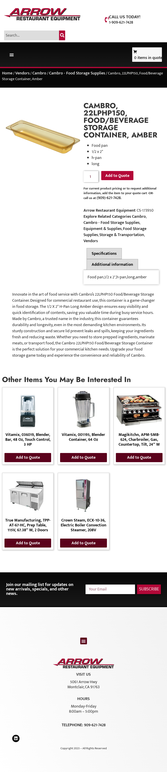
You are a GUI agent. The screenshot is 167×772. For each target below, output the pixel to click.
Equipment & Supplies (103, 228)
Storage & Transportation (121, 234)
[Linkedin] (16, 738)
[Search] (62, 35)
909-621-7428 (94, 725)
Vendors (22, 73)
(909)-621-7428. (109, 197)
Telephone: (73, 725)
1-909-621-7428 (121, 22)
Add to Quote (117, 175)
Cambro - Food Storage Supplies (77, 73)
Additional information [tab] (112, 264)
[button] (11, 54)
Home (7, 73)
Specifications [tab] (104, 253)
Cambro (39, 73)
